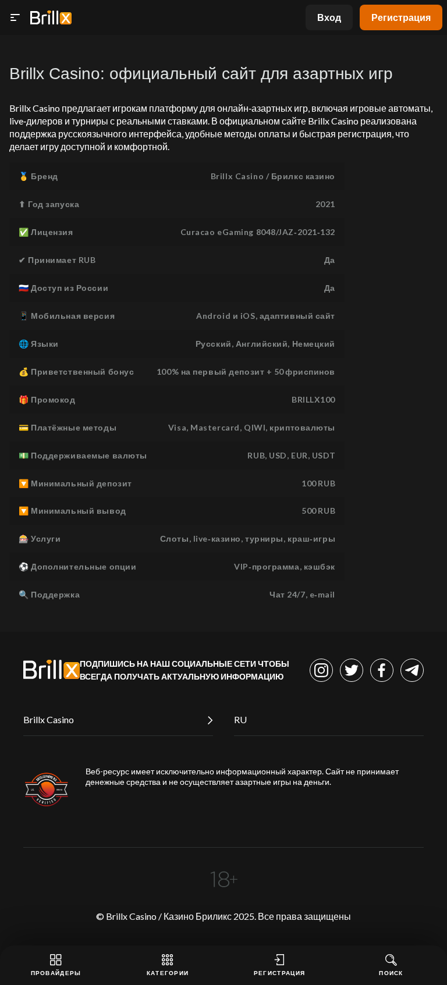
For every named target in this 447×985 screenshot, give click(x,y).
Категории (168, 972)
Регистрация (401, 17)
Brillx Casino (48, 719)
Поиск (391, 972)
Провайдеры (56, 972)
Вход (329, 17)
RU (240, 719)
